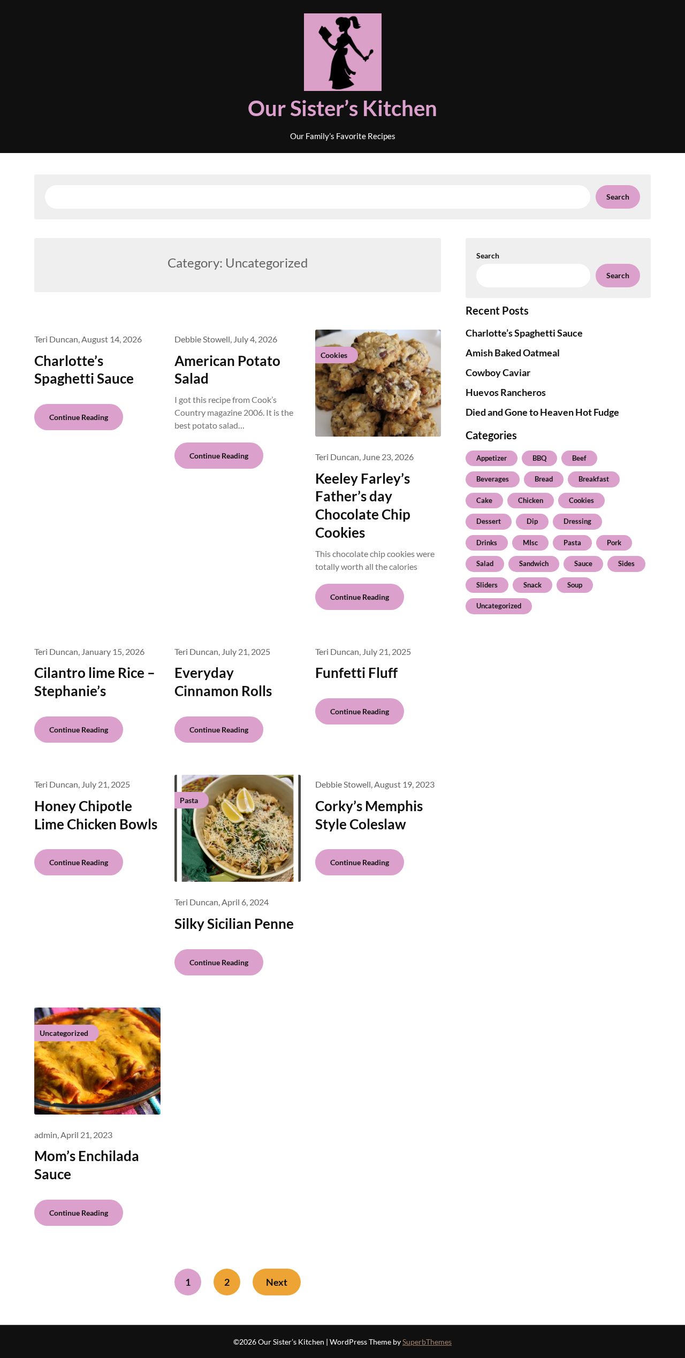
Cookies (581, 500)
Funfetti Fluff (356, 672)
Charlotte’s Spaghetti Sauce (84, 369)
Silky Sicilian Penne (234, 923)
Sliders (487, 585)
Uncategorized (498, 605)
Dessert (488, 521)
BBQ (539, 458)
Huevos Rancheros (506, 392)
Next (276, 1282)
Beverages (492, 479)
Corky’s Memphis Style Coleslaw (369, 815)
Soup (574, 585)
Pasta (572, 542)
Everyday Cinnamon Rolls (223, 681)
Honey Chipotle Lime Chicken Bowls (95, 815)
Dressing (577, 521)
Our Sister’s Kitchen (342, 108)
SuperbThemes (427, 1341)
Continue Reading (78, 417)
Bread (544, 479)
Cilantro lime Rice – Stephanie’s (94, 681)
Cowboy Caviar (498, 372)
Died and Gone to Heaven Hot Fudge (542, 412)
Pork (614, 542)
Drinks (486, 542)
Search (617, 196)
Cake (484, 500)
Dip (532, 521)
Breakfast (594, 479)
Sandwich (534, 563)
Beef (579, 458)
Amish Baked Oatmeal (513, 352)
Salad (484, 563)
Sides (626, 563)
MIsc (530, 542)
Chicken (530, 500)
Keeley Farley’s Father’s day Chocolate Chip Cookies (362, 505)
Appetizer (491, 458)
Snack (532, 585)
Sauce (583, 563)
